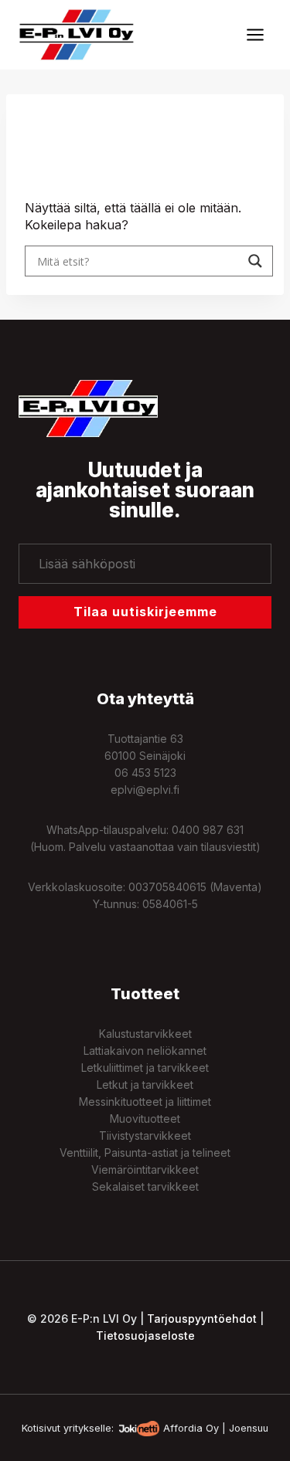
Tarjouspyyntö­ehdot (202, 1318)
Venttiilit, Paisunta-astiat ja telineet (145, 1152)
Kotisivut (41, 1428)
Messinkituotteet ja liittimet (145, 1101)
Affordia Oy (191, 1428)
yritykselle (87, 1428)
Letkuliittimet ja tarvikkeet (145, 1067)
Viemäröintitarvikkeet (145, 1169)
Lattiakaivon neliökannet (145, 1050)
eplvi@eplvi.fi (145, 789)
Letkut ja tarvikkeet (145, 1084)
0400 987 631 (208, 829)
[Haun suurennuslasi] (255, 261)
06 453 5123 (145, 772)
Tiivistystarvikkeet (145, 1135)
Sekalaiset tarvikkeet (145, 1186)
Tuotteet (145, 994)
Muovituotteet (145, 1118)
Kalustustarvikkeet (145, 1033)
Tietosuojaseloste (145, 1335)
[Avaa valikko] (254, 34)
